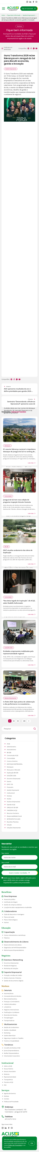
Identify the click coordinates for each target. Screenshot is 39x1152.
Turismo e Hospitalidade (11, 1041)
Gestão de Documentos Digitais (13, 981)
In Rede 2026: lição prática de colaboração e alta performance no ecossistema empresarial (19, 704)
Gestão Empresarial (29, 15)
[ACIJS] (13, 8)
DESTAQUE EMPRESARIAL (15, 764)
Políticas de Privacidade (11, 1101)
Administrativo (11, 747)
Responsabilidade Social (14, 816)
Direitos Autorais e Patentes (12, 978)
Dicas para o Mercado (13, 770)
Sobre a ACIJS (8, 1066)
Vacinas (6, 922)
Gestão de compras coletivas (13, 905)
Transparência (8, 1079)
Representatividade (10, 1077)
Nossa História (8, 1069)
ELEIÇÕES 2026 (8, 647)
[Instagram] (27, 2)
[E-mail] (36, 48)
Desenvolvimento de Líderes (13, 945)
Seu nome (5, 853)
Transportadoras (9, 1020)
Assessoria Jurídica (9, 899)
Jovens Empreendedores (11, 1050)
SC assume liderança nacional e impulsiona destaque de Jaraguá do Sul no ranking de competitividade (19, 451)
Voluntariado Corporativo (12, 1056)
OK (32, 1143)
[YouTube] (36, 2)
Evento (9, 781)
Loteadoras (7, 1007)
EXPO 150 (10, 784)
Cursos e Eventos (12, 761)
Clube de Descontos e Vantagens (14, 914)
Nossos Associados (10, 1071)
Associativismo (11, 749)
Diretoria (6, 1074)
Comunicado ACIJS (12, 755)
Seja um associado (27, 8)
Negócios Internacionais (11, 1010)
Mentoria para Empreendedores (14, 950)
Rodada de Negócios (10, 966)
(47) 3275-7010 (10, 1119)
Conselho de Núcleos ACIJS (12, 1048)
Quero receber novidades (18, 873)
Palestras (7, 938)
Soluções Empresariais (14, 828)
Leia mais (31, 463)
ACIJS (8, 744)
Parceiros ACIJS (8, 1082)
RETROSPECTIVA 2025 (13, 819)
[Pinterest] (28, 48)
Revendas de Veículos (10, 1015)
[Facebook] (33, 2)
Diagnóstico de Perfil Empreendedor (15, 947)
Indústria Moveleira (10, 1004)
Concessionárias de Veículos (12, 996)
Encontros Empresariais (11, 963)
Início (3, 15)
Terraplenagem (8, 1018)
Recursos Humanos (13, 813)
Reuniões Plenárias (13, 822)
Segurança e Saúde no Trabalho (13, 1038)
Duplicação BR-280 (12, 773)
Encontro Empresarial (13, 778)
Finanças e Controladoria (11, 1001)
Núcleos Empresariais (10, 698)
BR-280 (6, 546)
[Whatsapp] (34, 48)
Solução (9, 825)
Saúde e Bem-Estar (9, 1035)
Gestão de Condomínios (11, 1027)
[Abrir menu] (4, 8)
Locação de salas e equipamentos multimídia (18, 907)
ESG (5, 1085)
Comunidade (8, 496)
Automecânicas (8, 993)
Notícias (9, 796)
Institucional (11, 793)
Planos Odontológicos (11, 920)
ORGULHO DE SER (12, 807)
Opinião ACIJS (11, 805)
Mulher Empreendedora (11, 1053)
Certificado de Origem (10, 902)
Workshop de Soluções (11, 968)
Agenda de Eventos (10, 1093)
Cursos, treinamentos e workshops (14, 935)
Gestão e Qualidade (10, 1030)
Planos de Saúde (9, 917)
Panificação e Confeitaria (11, 1012)
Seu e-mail (5, 862)
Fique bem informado (13, 15)
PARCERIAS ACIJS (12, 810)
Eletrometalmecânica (10, 999)
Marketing (7, 1033)
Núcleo (9, 799)
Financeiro (10, 787)
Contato (6, 1099)
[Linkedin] (30, 2)
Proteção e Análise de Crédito (13, 975)
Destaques (7, 445)
